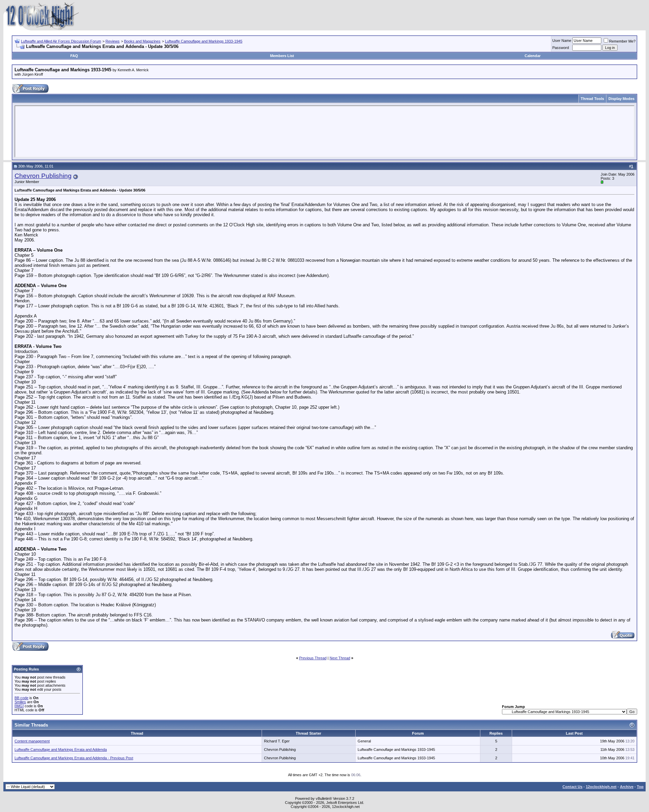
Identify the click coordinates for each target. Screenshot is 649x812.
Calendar (532, 56)
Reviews (112, 41)
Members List (282, 56)
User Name (561, 41)
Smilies (20, 702)
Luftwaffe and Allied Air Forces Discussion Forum (61, 41)
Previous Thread (313, 658)
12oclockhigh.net (601, 787)
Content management (32, 741)
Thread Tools (592, 99)
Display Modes (621, 99)
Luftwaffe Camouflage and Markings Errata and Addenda (61, 749)
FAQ (74, 56)
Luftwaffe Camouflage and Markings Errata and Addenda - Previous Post (74, 758)
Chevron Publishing (43, 175)
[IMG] (19, 706)
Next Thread (340, 658)
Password (560, 48)
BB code (21, 698)
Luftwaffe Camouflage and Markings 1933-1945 (203, 41)
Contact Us (572, 787)
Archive (626, 787)
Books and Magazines (142, 41)
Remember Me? (622, 41)
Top (640, 787)
